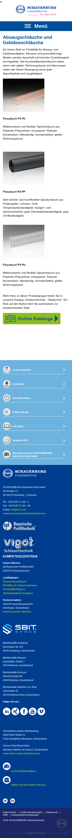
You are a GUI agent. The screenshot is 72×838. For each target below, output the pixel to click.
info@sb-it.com (18, 509)
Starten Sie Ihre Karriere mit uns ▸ (28, 785)
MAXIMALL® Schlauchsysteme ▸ (20, 585)
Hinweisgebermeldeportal (25, 815)
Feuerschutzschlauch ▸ (15, 581)
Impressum (52, 812)
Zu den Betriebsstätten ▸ (23, 771)
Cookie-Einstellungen (31, 812)
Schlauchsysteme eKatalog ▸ (18, 593)
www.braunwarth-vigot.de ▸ (17, 611)
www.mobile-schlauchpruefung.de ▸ (21, 753)
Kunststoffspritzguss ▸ (14, 589)
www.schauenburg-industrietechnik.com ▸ (24, 513)
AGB (5, 815)
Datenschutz (9, 812)
